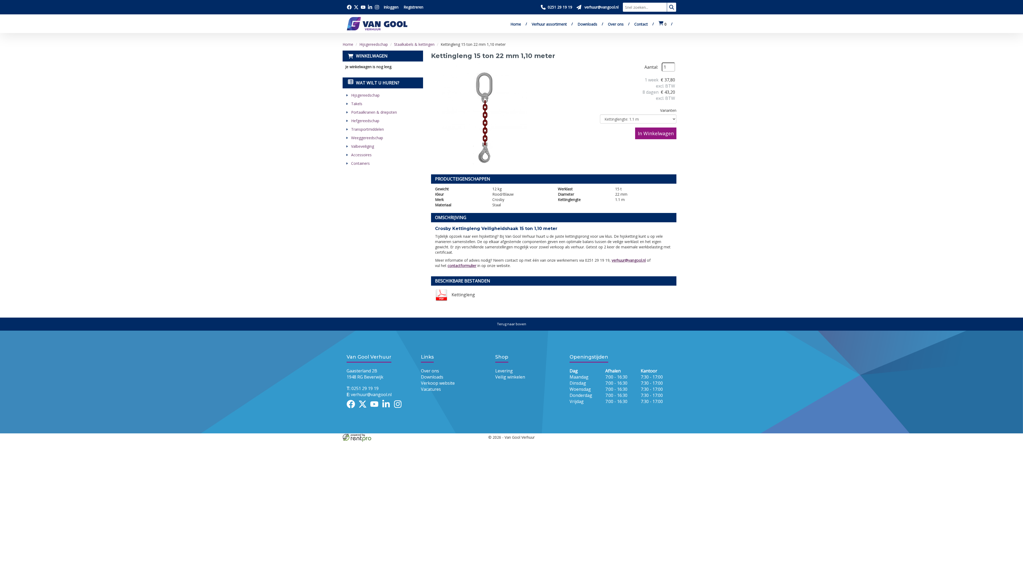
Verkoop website (438, 383)
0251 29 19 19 (363, 388)
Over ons (616, 24)
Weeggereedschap (367, 137)
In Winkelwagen (656, 133)
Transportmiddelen (367, 129)
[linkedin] (387, 409)
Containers (360, 163)
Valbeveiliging (362, 146)
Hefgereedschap (365, 120)
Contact (641, 24)
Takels (356, 103)
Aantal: (651, 67)
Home (515, 24)
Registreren (413, 7)
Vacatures (431, 389)
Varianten (668, 110)
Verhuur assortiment (549, 24)
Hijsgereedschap (373, 44)
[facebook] (352, 409)
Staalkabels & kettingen (414, 44)
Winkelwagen (372, 56)
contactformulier (462, 265)
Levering (504, 371)
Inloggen (391, 7)
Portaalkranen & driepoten (374, 112)
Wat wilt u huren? (377, 83)
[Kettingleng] (484, 116)
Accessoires (361, 154)
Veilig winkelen (510, 377)
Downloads (587, 24)
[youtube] (376, 409)
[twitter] (364, 409)
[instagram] (399, 409)
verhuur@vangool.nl (629, 260)
